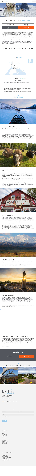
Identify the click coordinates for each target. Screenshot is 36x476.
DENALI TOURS (4, 462)
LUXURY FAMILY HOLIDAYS (6, 459)
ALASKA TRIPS (4, 435)
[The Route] (18, 74)
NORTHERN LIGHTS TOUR (6, 456)
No (6, 418)
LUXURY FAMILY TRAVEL (6, 460)
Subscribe (4, 420)
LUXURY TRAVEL (4, 458)
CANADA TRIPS (4, 434)
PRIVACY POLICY (4, 443)
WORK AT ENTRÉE (5, 441)
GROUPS (3, 436)
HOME (3, 433)
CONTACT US (4, 440)
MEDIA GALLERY (4, 442)
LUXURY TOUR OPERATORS (6, 457)
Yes (3, 418)
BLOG (3, 439)
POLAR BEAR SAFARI (5, 455)
